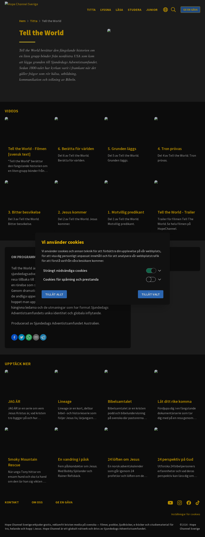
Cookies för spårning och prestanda (70, 279)
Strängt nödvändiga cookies (65, 270)
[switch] (151, 270)
